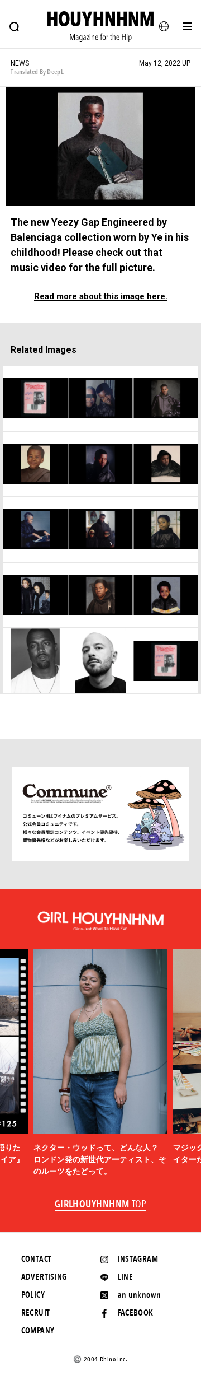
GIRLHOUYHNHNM (101, 1205)
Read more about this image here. (101, 296)
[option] (101, 1063)
